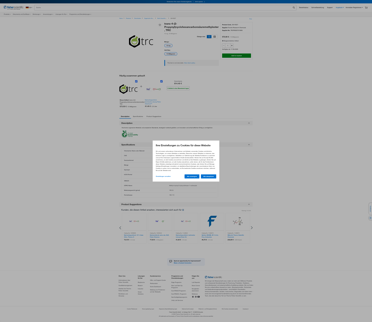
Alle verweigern (192, 176)
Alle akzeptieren (208, 176)
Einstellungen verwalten (163, 176)
